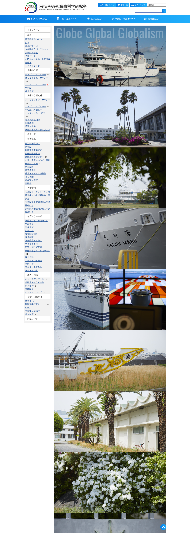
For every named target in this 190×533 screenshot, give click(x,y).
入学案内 (31, 61)
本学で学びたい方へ (40, 19)
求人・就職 (32, 72)
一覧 (96, 97)
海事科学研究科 (34, 45)
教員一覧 (31, 51)
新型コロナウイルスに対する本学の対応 (131, 322)
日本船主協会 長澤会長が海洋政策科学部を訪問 (62, 251)
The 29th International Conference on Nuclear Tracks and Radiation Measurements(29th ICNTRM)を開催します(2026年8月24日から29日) (138, 227)
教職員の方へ (154, 19)
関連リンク (32, 82)
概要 (29, 35)
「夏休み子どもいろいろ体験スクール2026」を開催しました (68, 138)
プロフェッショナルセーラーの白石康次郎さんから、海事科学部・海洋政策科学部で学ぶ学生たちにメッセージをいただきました (139, 335)
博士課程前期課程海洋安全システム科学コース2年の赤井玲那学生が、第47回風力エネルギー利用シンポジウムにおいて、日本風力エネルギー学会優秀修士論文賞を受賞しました (70, 280)
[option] (110, 56)
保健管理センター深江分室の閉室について (67, 152)
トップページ (33, 30)
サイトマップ (139, 5)
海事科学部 (32, 40)
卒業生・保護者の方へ (125, 19)
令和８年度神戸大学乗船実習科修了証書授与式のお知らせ (67, 222)
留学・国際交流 (34, 77)
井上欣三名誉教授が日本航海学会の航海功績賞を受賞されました (70, 180)
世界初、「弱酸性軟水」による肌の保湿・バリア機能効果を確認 (70, 194)
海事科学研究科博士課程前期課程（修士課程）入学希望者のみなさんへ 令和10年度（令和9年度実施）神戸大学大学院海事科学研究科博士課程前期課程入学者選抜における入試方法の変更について (142, 208)
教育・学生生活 (34, 66)
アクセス (124, 5)
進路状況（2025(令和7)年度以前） (128, 313)
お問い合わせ (109, 5)
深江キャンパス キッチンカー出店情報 (130, 240)
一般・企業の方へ (68, 19)
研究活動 (31, 56)
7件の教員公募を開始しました (54, 237)
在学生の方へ (97, 19)
